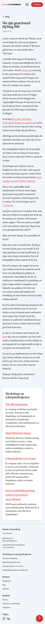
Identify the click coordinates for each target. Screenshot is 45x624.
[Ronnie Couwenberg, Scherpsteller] (11, 4)
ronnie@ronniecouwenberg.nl (13, 545)
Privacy (5, 600)
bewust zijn (26, 70)
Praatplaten (6, 581)
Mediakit (5, 589)
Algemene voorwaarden (11, 604)
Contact (37, 5)
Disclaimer (6, 607)
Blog (4, 585)
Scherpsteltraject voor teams (21, 458)
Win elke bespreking (17, 404)
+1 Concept (7, 205)
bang (4, 337)
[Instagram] (3, 618)
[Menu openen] (27, 4)
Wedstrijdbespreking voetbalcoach (15, 570)
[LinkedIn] (8, 618)
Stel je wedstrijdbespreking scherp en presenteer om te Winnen (20, 495)
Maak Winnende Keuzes (18, 433)
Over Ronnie (7, 533)
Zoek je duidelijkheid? (39, 618)
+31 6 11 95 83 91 (8, 547)
